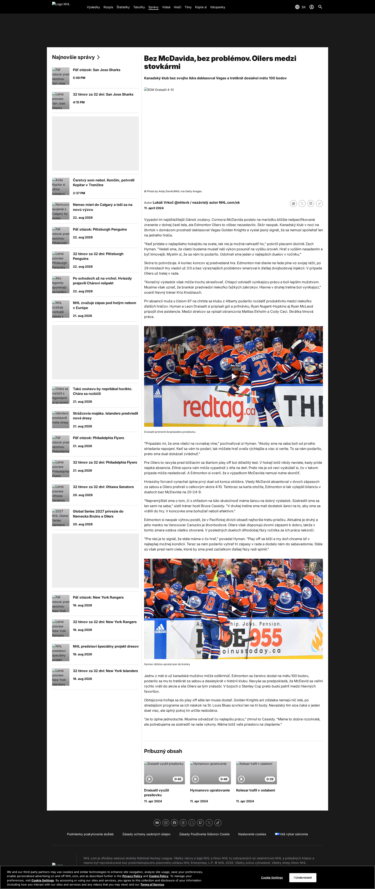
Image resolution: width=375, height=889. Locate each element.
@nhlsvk (181, 202)
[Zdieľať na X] (302, 203)
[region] (187, 877)
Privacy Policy (132, 876)
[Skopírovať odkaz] (319, 203)
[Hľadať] (320, 7)
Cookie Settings (42, 880)
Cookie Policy (158, 876)
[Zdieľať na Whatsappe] (293, 203)
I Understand (303, 877)
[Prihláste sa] (311, 7)
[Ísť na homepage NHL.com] (67, 7)
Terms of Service (152, 884)
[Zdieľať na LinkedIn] (310, 203)
